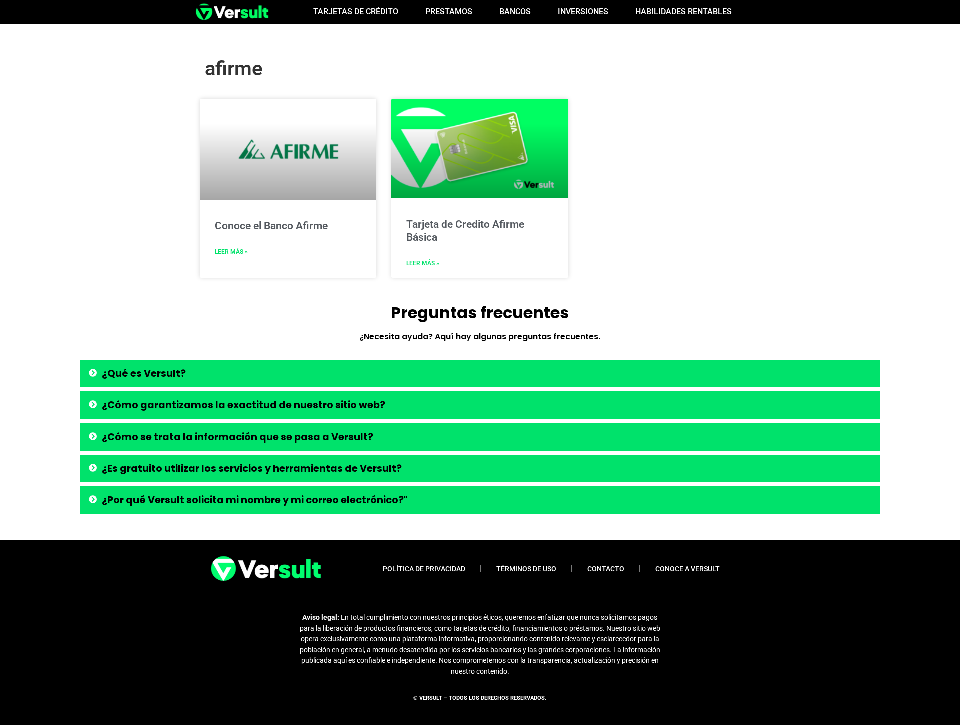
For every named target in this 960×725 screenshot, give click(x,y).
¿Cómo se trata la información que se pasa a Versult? (238, 437)
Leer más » (231, 252)
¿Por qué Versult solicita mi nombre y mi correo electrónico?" (255, 500)
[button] (480, 374)
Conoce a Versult (688, 569)
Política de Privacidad (424, 569)
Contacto (606, 569)
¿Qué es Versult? (144, 373)
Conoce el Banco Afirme (271, 226)
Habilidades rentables (684, 11)
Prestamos (449, 11)
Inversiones (583, 11)
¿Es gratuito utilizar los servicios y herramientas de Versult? (252, 469)
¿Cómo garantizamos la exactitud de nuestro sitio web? (244, 405)
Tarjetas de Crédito (356, 11)
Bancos (515, 11)
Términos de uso (526, 569)
